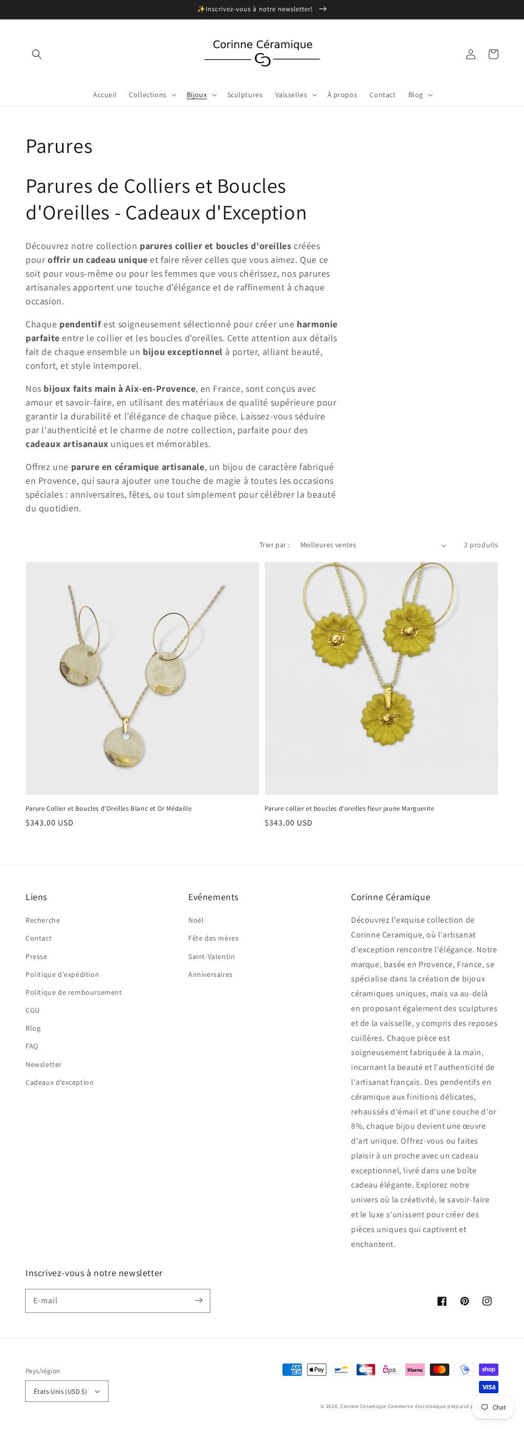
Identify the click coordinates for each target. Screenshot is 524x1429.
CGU (33, 1010)
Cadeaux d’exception (60, 1082)
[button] (37, 54)
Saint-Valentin (211, 956)
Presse (37, 956)
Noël (196, 920)
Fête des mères (213, 938)
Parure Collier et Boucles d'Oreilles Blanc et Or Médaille (108, 808)
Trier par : (274, 544)
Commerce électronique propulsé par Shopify (443, 1406)
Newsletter (44, 1064)
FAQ (32, 1046)
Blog (33, 1028)
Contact (39, 938)
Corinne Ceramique (363, 1406)
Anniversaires (210, 974)
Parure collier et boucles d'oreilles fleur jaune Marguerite (349, 808)
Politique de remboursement (74, 992)
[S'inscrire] (198, 1300)
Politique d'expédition (62, 974)
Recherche (43, 920)
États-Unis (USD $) (60, 1391)
